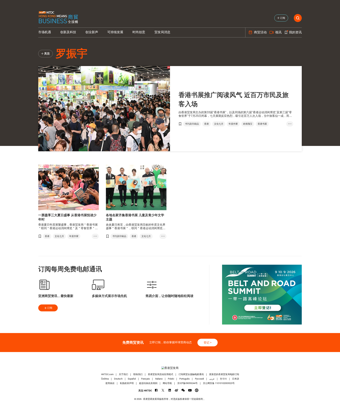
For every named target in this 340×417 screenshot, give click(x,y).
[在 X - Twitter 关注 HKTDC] (163, 390)
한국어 (223, 378)
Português (184, 378)
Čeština (105, 378)
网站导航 (167, 383)
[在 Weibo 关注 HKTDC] (176, 390)
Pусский (199, 378)
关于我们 (123, 374)
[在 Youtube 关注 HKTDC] (190, 390)
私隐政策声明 (127, 383)
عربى (212, 378)
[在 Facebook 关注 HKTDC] (156, 390)
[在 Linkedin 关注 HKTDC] (169, 390)
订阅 (49, 307)
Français (145, 378)
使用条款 (110, 383)
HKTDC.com (107, 374)
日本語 (235, 378)
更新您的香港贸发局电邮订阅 (224, 374)
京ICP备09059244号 (187, 383)
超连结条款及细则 (148, 383)
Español (132, 378)
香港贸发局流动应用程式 (160, 374)
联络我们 (138, 374)
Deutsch (118, 378)
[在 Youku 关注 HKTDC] (196, 390)
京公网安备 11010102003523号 (219, 383)
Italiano (159, 378)
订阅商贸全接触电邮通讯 (191, 374)
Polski (171, 378)
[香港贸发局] (170, 368)
